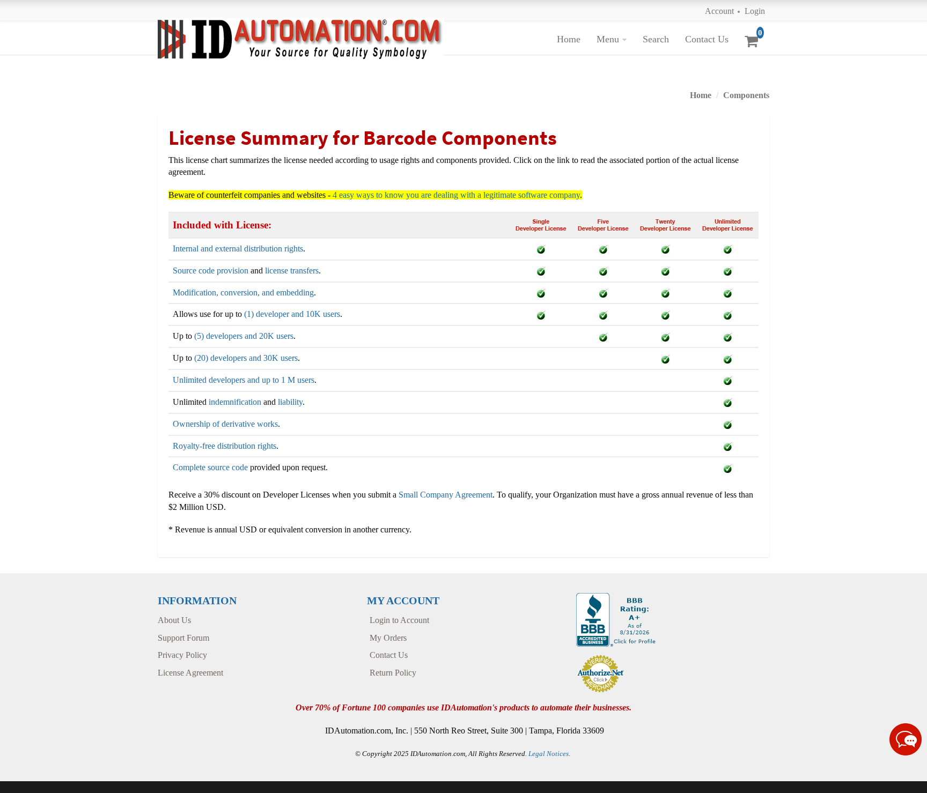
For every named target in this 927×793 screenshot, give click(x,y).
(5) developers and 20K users (243, 335)
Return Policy (393, 672)
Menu (608, 39)
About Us (174, 620)
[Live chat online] (905, 739)
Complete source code (210, 467)
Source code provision (210, 270)
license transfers (292, 270)
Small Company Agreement (445, 494)
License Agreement (190, 672)
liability (290, 401)
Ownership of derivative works (225, 423)
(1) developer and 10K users (292, 313)
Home (568, 39)
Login (755, 11)
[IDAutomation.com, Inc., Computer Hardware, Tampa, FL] (617, 619)
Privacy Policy (182, 654)
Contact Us (707, 39)
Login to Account (399, 620)
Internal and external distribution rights (238, 248)
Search (656, 39)
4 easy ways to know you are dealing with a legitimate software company (456, 194)
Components (746, 95)
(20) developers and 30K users (246, 357)
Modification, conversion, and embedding (243, 292)
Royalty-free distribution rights (224, 445)
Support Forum (183, 637)
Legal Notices (548, 754)
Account (719, 11)
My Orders (388, 637)
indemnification (235, 401)
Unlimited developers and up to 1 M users (243, 379)
